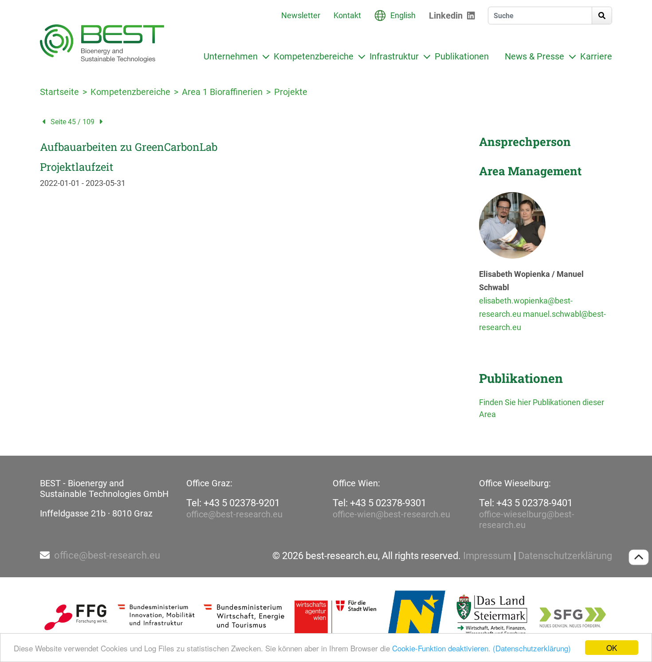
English (403, 15)
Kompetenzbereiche (313, 56)
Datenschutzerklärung (565, 556)
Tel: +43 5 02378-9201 (233, 502)
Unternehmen (231, 56)
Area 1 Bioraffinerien (222, 92)
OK (611, 647)
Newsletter (300, 15)
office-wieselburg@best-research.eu (526, 519)
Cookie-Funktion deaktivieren (440, 648)
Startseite (59, 92)
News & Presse (534, 56)
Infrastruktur (394, 56)
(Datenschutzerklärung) (532, 648)
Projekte (290, 92)
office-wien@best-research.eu (391, 514)
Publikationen (462, 56)
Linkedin (446, 15)
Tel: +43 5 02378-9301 (379, 502)
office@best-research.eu (234, 514)
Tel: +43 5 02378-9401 (526, 502)
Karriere (596, 56)
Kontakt (347, 15)
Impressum (487, 556)
